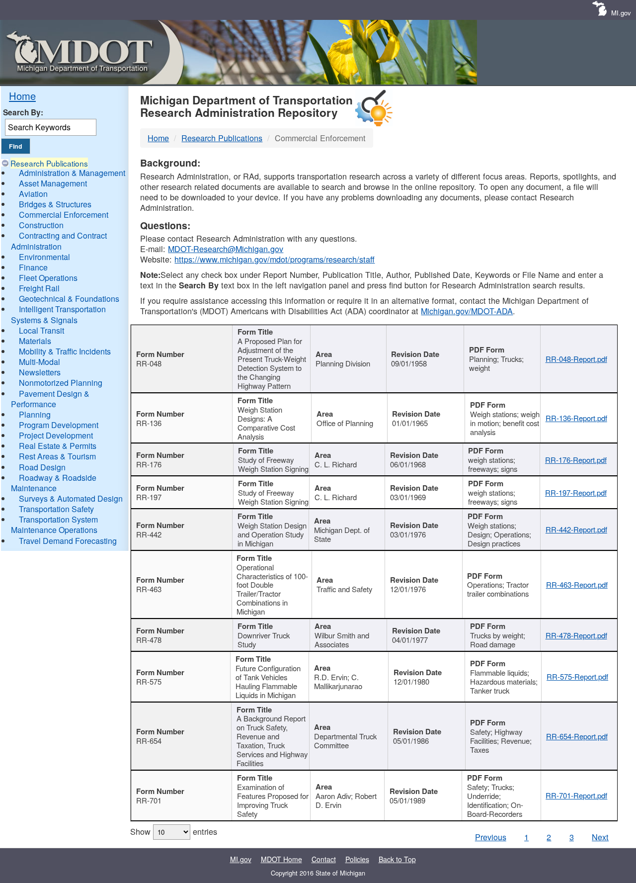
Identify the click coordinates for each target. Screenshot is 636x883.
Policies (357, 859)
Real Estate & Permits (57, 445)
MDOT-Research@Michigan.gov (225, 249)
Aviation (33, 193)
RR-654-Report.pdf (577, 736)
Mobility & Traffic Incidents (65, 351)
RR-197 (148, 497)
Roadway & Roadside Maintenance (53, 483)
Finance (33, 267)
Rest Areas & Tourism (57, 456)
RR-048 (148, 363)
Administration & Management (72, 172)
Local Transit (41, 330)
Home (22, 95)
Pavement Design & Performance (50, 399)
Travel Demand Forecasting (68, 540)
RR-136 (148, 423)
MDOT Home (281, 859)
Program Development (58, 425)
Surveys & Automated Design (71, 498)
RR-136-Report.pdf (576, 418)
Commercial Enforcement (63, 214)
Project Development (56, 435)
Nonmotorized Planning (60, 382)
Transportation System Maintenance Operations (54, 524)
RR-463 (148, 589)
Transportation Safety (56, 509)
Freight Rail (39, 288)
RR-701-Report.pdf (576, 795)
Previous (490, 837)
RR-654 (148, 740)
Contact (324, 859)
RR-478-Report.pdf (576, 635)
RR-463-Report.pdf (577, 584)
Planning (35, 414)
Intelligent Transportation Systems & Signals (58, 314)
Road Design (42, 467)
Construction (41, 225)
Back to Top (397, 859)
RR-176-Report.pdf (576, 459)
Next (600, 837)
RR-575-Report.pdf (577, 676)
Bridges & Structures (55, 204)
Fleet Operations (48, 277)
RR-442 (148, 534)
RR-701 (148, 800)
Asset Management (53, 183)
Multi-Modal (39, 361)
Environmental (44, 257)
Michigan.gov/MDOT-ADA (467, 311)
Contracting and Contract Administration (59, 241)
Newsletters (40, 372)
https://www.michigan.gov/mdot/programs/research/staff (274, 259)
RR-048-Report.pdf (576, 358)
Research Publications (49, 163)
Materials (35, 341)
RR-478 (148, 639)
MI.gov (621, 12)
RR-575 (148, 681)
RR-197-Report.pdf (576, 492)
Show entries (173, 831)
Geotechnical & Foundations (69, 298)
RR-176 (148, 464)
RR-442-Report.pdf (576, 529)
